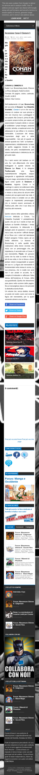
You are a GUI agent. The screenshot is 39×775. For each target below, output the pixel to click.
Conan (16, 109)
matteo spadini (27, 37)
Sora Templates (25, 769)
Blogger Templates (12, 770)
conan (17, 37)
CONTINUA (9, 761)
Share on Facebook (16, 304)
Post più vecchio (28, 439)
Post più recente (11, 439)
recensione (13, 38)
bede (13, 37)
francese (8, 216)
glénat (21, 37)
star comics (20, 38)
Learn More (16, 18)
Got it (26, 18)
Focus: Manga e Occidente (15, 480)
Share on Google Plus (17, 316)
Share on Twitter (15, 310)
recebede (7, 38)
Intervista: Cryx (19, 592)
